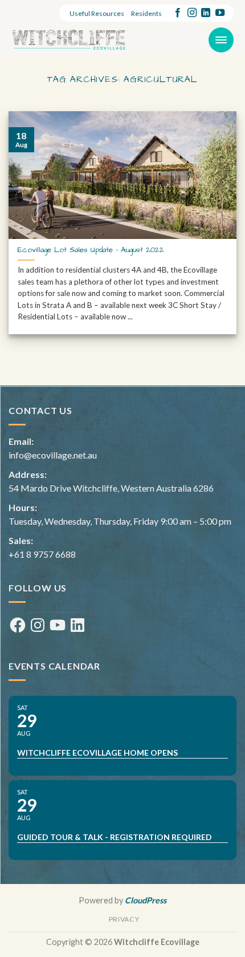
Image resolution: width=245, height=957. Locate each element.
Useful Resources (97, 13)
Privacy (124, 919)
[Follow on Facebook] (177, 13)
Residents (146, 13)
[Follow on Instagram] (192, 13)
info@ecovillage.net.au (53, 454)
